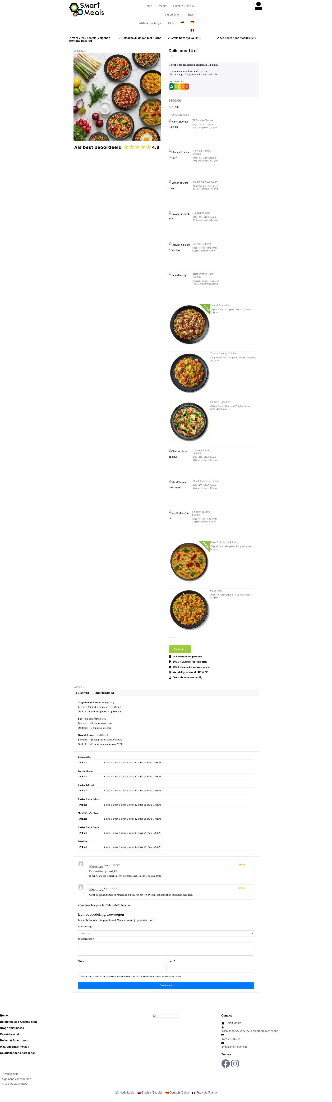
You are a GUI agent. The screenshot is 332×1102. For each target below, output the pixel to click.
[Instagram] (235, 1063)
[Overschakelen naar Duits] (192, 22)
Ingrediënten (172, 14)
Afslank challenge (150, 23)
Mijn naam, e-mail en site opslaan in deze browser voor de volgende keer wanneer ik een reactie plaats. (131, 976)
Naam (82, 961)
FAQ (171, 23)
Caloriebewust (9, 1034)
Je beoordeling (86, 939)
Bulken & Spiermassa (14, 1040)
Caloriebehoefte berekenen (18, 1052)
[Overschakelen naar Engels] (182, 22)
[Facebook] (225, 1063)
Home (148, 5)
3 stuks (114, 762)
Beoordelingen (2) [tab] (104, 693)
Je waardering (85, 926)
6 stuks (122, 762)
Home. (4, 1015)
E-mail (171, 961)
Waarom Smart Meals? (14, 1046)
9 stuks (130, 762)
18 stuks (157, 762)
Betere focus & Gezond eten (18, 1021)
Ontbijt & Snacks (183, 5)
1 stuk (107, 762)
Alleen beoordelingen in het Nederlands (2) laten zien (104, 905)
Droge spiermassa (12, 1028)
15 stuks (148, 762)
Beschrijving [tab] (82, 693)
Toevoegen (180, 649)
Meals (162, 5)
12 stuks (139, 762)
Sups (190, 14)
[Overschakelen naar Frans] (192, 30)
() (172, 56)
